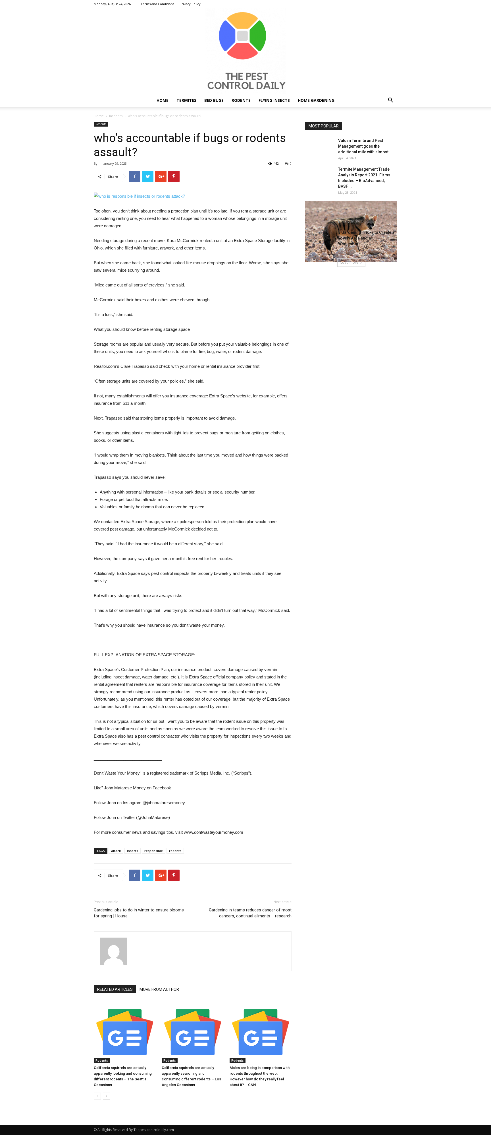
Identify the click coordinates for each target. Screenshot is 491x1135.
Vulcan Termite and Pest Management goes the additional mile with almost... (365, 146)
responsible (153, 851)
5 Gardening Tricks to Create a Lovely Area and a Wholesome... (366, 238)
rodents (175, 851)
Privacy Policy (190, 4)
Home (162, 100)
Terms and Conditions (157, 4)
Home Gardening (316, 100)
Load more (349, 262)
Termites (186, 100)
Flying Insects (274, 100)
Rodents (241, 100)
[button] (390, 101)
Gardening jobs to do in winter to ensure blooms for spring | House (139, 913)
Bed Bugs (214, 100)
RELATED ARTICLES (115, 989)
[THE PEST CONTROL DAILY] (245, 51)
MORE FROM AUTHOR (159, 989)
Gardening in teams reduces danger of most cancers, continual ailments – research (250, 913)
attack (116, 851)
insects (132, 851)
